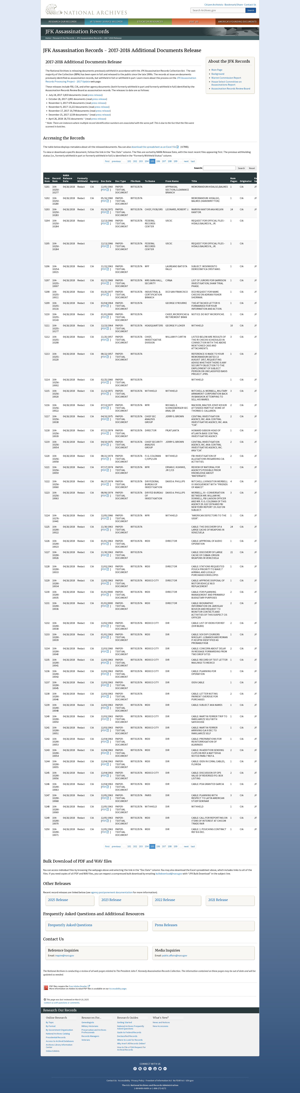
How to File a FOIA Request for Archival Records (131, 1048)
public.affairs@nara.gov (174, 955)
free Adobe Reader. (78, 986)
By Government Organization (59, 1029)
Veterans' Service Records (106, 21)
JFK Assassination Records (89, 38)
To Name (150, 181)
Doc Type (120, 181)
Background (217, 73)
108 (170, 161)
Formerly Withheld (82, 180)
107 (164, 161)
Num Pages (233, 180)
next (186, 161)
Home (48, 38)
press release (95, 94)
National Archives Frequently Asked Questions (130, 1027)
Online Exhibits (53, 1051)
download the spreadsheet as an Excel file (153, 146)
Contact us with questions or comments (61, 1002)
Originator (246, 181)
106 (158, 161)
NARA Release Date (67, 178)
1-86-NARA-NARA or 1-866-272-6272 (150, 1088)
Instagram (145, 1068)
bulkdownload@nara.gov (169, 873)
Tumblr (150, 1068)
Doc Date (106, 181)
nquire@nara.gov (65, 955)
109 (175, 161)
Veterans (86, 1039)
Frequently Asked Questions (70, 925)
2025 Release (58, 900)
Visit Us (193, 21)
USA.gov (190, 1080)
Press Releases (166, 925)
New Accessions (160, 1026)
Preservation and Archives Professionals (94, 1031)
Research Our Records (63, 21)
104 (146, 161)
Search (251, 10)
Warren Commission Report (226, 77)
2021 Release (218, 900)
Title (194, 181)
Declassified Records (127, 1036)
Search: (198, 167)
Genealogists (88, 1022)
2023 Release (111, 900)
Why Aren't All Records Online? (131, 1043)
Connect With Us (150, 1063)
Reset (252, 168)
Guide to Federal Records (129, 1032)
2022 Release (165, 900)
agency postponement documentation (111, 892)
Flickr (165, 1068)
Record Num (56, 180)
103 (141, 161)
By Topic (50, 1022)
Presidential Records (56, 1037)
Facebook (135, 1068)
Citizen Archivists (214, 4)
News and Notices (161, 1022)
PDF (104, 189)
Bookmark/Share (234, 4)
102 (135, 161)
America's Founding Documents (237, 21)
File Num (135, 181)
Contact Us (250, 4)
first (107, 161)
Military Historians (90, 1026)
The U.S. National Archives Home (86, 9)
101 (129, 161)
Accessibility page (117, 988)
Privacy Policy (137, 1080)
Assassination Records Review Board (230, 88)
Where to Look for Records (130, 1039)
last (193, 161)
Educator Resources (150, 21)
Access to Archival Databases (60, 1041)
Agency (94, 181)
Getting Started (124, 1022)
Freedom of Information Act (159, 1080)
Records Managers (90, 1036)
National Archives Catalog (58, 1033)
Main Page (216, 69)
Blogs (160, 1068)
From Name (172, 181)
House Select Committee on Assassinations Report (226, 83)
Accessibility (124, 1080)
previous (116, 161)
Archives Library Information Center (59, 1046)
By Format (50, 1026)
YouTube (155, 1068)
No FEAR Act (178, 1080)
